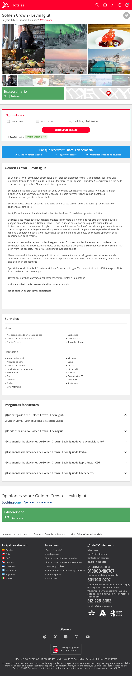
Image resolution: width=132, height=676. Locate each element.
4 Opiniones (16, 96)
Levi (71, 534)
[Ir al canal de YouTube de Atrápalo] (88, 637)
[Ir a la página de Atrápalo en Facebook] (66, 637)
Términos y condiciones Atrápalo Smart (63, 562)
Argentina (10, 574)
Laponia (61, 534)
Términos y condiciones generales (61, 558)
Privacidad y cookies (54, 566)
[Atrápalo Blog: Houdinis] (44, 636)
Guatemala (11, 570)
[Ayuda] (120, 5)
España (9, 550)
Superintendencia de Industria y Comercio (65, 570)
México (9, 578)
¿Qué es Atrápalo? (53, 550)
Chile (8, 554)
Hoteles (26, 534)
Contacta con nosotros (98, 558)
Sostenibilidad (51, 578)
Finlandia (49, 534)
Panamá (10, 562)
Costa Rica (10, 566)
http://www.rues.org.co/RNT (106, 668)
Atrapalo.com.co (11, 534)
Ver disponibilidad (66, 130)
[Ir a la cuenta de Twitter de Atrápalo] (55, 637)
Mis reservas (93, 550)
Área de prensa (52, 554)
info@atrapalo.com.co (104, 606)
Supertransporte (53, 574)
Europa (37, 534)
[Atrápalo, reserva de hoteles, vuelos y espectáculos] (6, 5)
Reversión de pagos (96, 562)
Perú (8, 558)
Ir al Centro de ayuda (97, 554)
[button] (126, 15)
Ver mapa (47, 19)
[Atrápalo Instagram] (77, 637)
